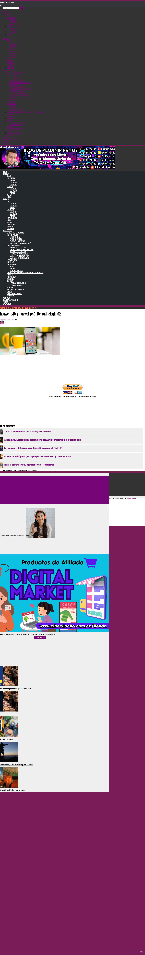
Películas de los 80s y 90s (18, 93)
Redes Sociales (11, 57)
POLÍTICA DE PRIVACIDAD (10, 139)
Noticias (6, 39)
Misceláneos (7, 70)
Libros (9, 16)
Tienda (5, 141)
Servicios (6, 137)
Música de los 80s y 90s (17, 91)
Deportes (10, 66)
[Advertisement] (72, 369)
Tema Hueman (132, 498)
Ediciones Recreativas (17, 81)
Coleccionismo (11, 104)
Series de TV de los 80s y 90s (19, 95)
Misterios (10, 127)
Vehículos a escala (16, 110)
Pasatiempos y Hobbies (14, 133)
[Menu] (0, 5)
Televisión (10, 49)
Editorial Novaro (15, 78)
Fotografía (10, 118)
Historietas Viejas (12, 74)
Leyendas (10, 120)
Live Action (13, 24)
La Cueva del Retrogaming (15, 72)
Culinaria (10, 114)
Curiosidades (11, 116)
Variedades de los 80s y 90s (19, 97)
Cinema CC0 (10, 102)
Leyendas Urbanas (16, 125)
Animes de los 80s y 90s (17, 87)
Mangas (9, 34)
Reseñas (6, 13)
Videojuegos (11, 64)
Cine (8, 41)
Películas (10, 26)
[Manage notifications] (141, 951)
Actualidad (10, 68)
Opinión (9, 131)
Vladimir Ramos (6, 319)
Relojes (12, 106)
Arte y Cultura (11, 99)
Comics (9, 37)
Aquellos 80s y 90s (13, 85)
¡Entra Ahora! (40, 637)
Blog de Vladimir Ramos (7, 2)
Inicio (5, 11)
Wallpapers (10, 135)
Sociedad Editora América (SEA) (20, 83)
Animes (12, 20)
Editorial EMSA (14, 76)
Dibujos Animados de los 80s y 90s (21, 89)
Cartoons (13, 22)
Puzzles (12, 108)
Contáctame (7, 144)
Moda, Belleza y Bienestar (15, 129)
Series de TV (11, 18)
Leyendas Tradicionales (17, 123)
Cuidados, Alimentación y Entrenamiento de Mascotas (24, 112)
